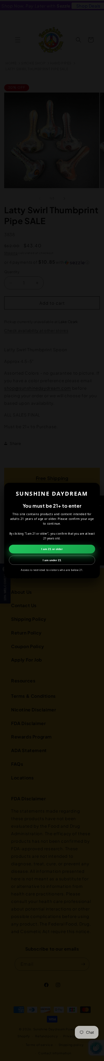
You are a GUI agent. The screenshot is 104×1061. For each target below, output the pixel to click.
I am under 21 (52, 560)
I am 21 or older (52, 549)
